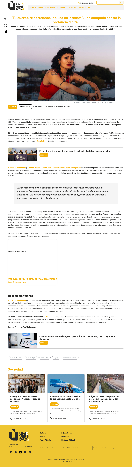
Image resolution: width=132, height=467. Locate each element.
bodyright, (56, 358)
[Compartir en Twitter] (5, 19)
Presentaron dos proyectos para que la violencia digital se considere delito (74, 151)
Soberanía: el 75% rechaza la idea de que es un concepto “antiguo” (66, 397)
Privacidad (62, 448)
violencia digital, (31, 358)
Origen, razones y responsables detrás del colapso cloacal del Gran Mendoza (104, 399)
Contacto (76, 448)
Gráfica (69, 448)
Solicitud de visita (86, 448)
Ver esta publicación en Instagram (18, 251)
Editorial (43, 448)
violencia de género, (16, 358)
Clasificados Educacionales (101, 448)
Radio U (40, 8)
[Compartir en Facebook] (5, 31)
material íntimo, (44, 358)
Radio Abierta (50, 8)
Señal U (33, 8)
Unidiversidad (25, 107)
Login (113, 448)
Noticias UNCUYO (84, 8)
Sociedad (12, 107)
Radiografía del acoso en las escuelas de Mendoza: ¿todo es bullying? (25, 399)
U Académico (61, 8)
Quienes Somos (52, 448)
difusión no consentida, (70, 358)
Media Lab (72, 8)
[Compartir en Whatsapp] (5, 25)
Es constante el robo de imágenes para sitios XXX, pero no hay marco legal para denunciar (77, 337)
